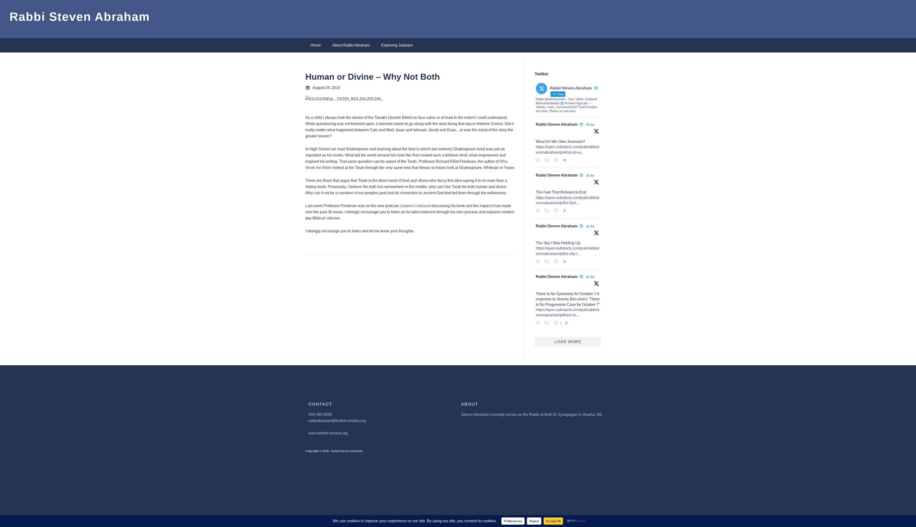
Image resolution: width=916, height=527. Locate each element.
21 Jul (590, 277)
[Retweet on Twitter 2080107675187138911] (548, 160)
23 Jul (590, 124)
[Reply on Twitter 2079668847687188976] (539, 323)
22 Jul (590, 226)
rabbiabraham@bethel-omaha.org (337, 421)
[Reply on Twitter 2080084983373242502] (539, 211)
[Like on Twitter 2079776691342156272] (557, 262)
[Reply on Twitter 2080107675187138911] (539, 160)
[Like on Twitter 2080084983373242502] (557, 211)
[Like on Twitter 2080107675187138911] (557, 160)
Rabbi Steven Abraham (80, 16)
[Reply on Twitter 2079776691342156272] (539, 262)
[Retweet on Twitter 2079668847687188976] (548, 323)
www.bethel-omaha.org (328, 433)
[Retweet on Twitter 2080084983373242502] (548, 211)
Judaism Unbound (415, 206)
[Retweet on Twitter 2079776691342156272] (548, 262)
